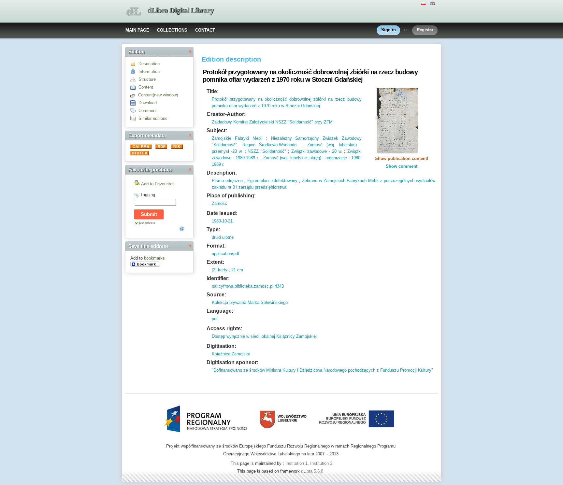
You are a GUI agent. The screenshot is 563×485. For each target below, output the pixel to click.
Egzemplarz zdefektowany (272, 180)
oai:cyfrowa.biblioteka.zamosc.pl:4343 (248, 286)
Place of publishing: (231, 195)
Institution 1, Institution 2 (308, 463)
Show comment (401, 166)
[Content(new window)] (134, 95)
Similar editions (152, 118)
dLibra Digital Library (180, 10)
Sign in (388, 29)
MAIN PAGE (137, 30)
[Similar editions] (134, 118)
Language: (220, 311)
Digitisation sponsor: (232, 362)
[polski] (424, 3)
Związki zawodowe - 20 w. (316, 151)
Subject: (217, 130)
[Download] (134, 102)
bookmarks (154, 258)
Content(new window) (158, 95)
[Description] (134, 63)
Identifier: (218, 278)
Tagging (147, 194)
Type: (213, 229)
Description (149, 63)
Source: (216, 294)
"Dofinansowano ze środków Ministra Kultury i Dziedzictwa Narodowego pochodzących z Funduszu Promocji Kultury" (322, 370)
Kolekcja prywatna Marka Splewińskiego (250, 302)
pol (214, 318)
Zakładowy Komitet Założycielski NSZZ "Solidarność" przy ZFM (272, 122)
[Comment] (134, 110)
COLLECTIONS (172, 30)
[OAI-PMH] (141, 147)
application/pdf (225, 253)
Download (147, 102)
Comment (147, 110)
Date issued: (222, 213)
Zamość (219, 203)
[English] (433, 3)
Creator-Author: (226, 114)
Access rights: (224, 328)
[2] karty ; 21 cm (227, 269)
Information (149, 71)
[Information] (134, 71)
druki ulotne (223, 237)
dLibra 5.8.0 (313, 471)
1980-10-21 (222, 221)
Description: (222, 173)
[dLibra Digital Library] (133, 12)
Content (145, 87)
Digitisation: (221, 346)
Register (425, 29)
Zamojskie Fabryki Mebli (237, 138)
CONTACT (205, 30)
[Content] (134, 87)
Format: (216, 246)
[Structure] (134, 79)
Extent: (215, 262)
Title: (213, 91)
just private (147, 222)
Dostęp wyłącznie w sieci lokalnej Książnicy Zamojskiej (264, 336)
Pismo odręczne (227, 180)
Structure (147, 79)
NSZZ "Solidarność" (267, 151)
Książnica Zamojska (231, 353)
